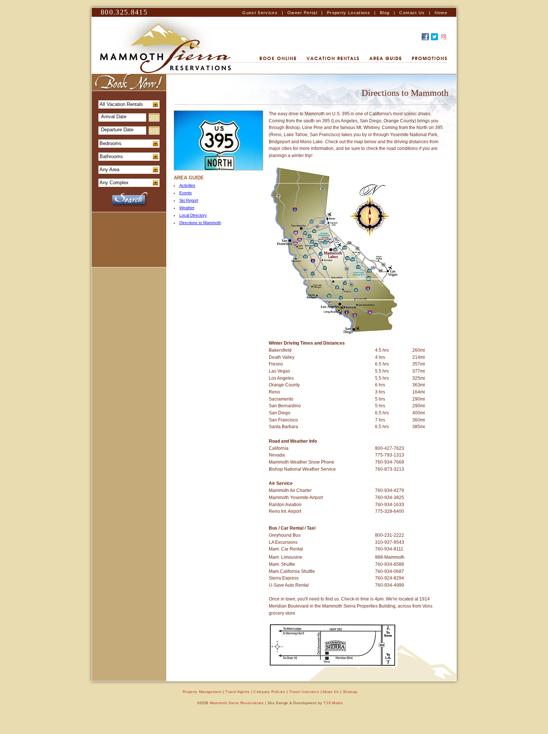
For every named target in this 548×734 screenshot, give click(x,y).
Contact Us (412, 12)
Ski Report (188, 200)
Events (185, 193)
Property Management (202, 692)
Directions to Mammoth (200, 222)
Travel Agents (237, 692)
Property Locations (348, 12)
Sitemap (350, 692)
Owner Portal (302, 12)
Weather (187, 208)
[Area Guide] (385, 59)
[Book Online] (277, 59)
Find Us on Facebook (425, 36)
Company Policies (269, 692)
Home (441, 12)
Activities (187, 185)
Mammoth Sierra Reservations (237, 703)
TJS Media (333, 703)
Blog (385, 12)
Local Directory (193, 215)
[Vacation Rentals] (332, 59)
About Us (330, 692)
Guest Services (260, 12)
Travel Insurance (304, 692)
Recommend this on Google (443, 36)
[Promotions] (429, 59)
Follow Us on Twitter (434, 36)
